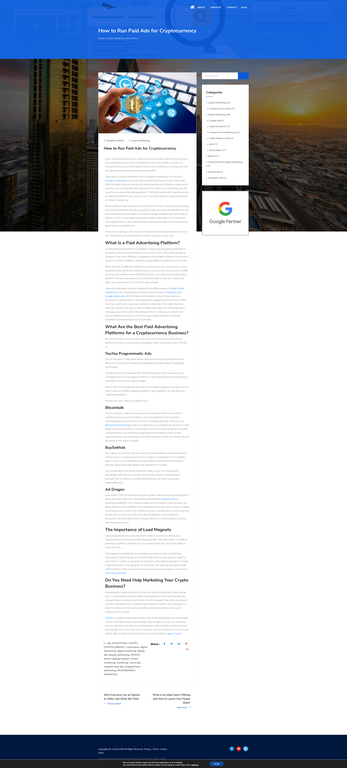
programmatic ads (114, 666)
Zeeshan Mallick (115, 140)
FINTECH (135, 655)
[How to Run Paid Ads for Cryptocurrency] (165, 644)
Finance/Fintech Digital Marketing (225, 162)
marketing (122, 662)
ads (109, 643)
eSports (212, 156)
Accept (217, 763)
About (201, 7)
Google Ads (215, 120)
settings (194, 765)
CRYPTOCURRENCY (114, 647)
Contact (232, 7)
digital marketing (126, 651)
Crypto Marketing (140, 140)
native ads (134, 662)
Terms (156, 749)
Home (192, 7)
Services (216, 7)
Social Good (214, 172)
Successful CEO (216, 178)
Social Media (215, 150)
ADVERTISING (119, 643)
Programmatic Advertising (222, 132)
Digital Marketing (217, 114)
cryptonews (132, 647)
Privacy (147, 749)
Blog (244, 7)
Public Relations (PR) (219, 138)
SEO (211, 144)
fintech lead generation (116, 658)
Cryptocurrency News (220, 108)
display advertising (119, 655)
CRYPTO (132, 643)
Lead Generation (217, 126)
